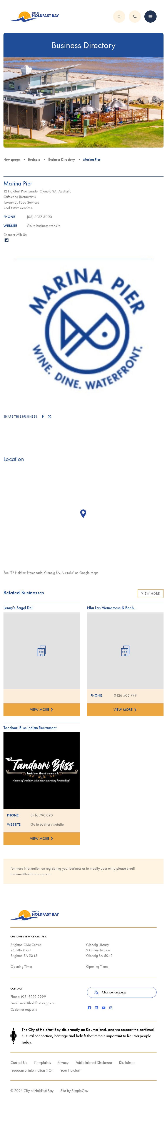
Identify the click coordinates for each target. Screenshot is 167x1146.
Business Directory (61, 159)
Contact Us (18, 1062)
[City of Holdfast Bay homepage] (35, 16)
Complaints (42, 1062)
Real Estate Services (17, 207)
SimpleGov (80, 1090)
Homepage (11, 159)
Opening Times (21, 966)
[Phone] (150, 16)
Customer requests (23, 1009)
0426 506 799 (125, 695)
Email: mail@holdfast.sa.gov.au (32, 1002)
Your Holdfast (70, 1070)
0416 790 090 (41, 815)
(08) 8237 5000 (39, 216)
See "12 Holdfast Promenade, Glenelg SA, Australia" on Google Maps (50, 572)
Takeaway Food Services (21, 202)
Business (34, 159)
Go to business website (43, 225)
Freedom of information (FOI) (31, 1070)
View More (150, 593)
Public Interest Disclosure (93, 1062)
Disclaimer (127, 1062)
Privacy (63, 1062)
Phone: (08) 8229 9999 (28, 996)
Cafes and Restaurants (19, 196)
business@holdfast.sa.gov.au (30, 874)
